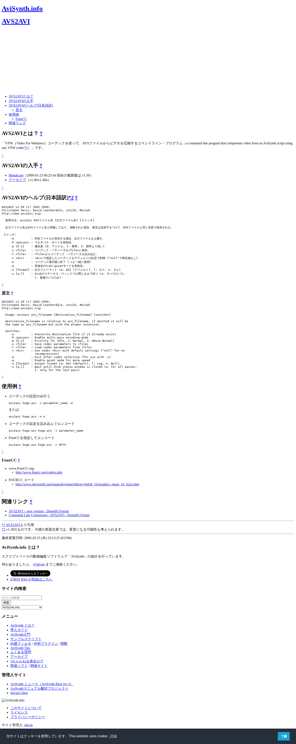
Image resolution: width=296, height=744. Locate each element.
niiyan (28, 725)
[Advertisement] (132, 60)
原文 (19, 110)
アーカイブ (17, 180)
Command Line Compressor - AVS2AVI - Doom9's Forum (49, 515)
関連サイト (39, 666)
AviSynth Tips (20, 648)
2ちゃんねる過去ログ (26, 661)
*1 (26, 148)
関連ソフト (19, 666)
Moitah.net (16, 175)
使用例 (14, 114)
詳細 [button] (113, 736)
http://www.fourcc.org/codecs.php (39, 472)
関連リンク (17, 123)
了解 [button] (284, 736)
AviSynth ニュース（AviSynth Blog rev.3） (41, 684)
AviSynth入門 (20, 634)
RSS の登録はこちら (36, 579)
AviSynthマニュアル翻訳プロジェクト (39, 688)
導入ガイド (19, 630)
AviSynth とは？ (22, 625)
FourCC (21, 119)
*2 (71, 197)
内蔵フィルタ (20, 643)
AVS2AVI (16, 21)
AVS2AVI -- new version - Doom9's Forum (39, 511)
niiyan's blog (19, 693)
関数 (64, 643)
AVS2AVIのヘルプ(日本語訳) (31, 105)
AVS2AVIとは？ (21, 96)
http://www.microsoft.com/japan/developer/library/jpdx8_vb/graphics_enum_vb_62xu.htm (77, 484)
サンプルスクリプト (26, 639)
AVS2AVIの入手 (21, 101)
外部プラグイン (46, 643)
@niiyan (39, 564)
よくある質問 (20, 652)
